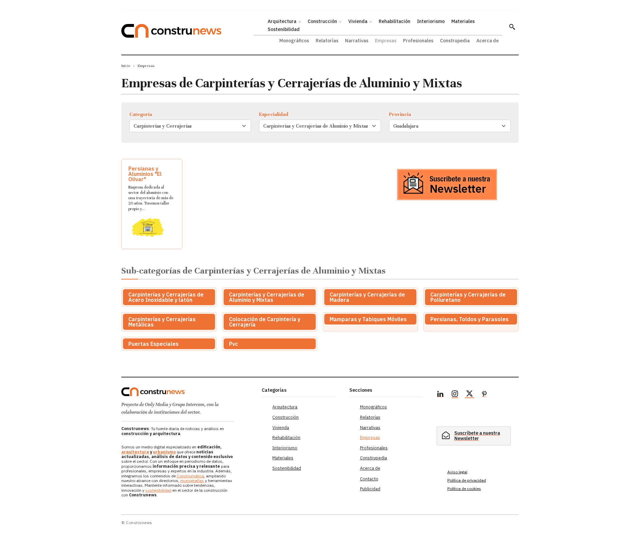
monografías (192, 480)
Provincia (400, 114)
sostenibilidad (158, 490)
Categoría (140, 114)
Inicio (125, 66)
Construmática (190, 475)
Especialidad (273, 114)
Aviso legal (457, 471)
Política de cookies (464, 488)
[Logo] (187, 391)
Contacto (369, 479)
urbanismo (164, 451)
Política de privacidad (466, 480)
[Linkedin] (440, 394)
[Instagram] (455, 394)
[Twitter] (469, 394)
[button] (512, 26)
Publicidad (370, 489)
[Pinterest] (484, 394)
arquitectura (135, 451)
